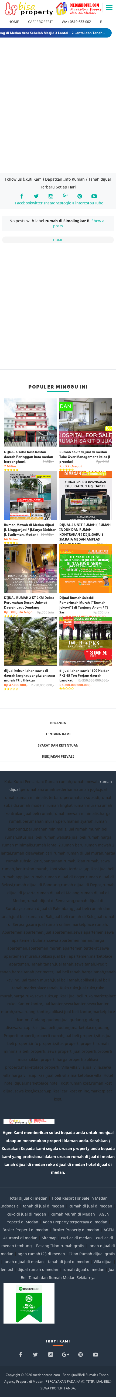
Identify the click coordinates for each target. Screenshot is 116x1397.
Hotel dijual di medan (27, 1198)
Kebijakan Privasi (58, 756)
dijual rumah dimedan (38, 1269)
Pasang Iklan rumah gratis (60, 1245)
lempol (7, 1269)
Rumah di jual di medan (90, 1206)
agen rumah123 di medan (41, 1253)
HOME (13, 21)
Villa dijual (103, 1261)
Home (58, 240)
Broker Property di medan (76, 1229)
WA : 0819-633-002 (76, 21)
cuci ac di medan (76, 1237)
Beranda (58, 723)
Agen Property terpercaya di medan (75, 1221)
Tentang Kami (58, 734)
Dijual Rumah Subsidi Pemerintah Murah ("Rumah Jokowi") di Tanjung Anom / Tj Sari (84, 607)
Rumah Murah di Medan (72, 1214)
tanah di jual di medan (43, 1206)
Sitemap (49, 1237)
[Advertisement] (58, 106)
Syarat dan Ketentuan (58, 745)
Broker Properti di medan (25, 1229)
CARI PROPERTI (40, 21)
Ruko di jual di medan (26, 1214)
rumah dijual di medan (83, 1269)
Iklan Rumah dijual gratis (92, 1253)
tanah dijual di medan (24, 1261)
